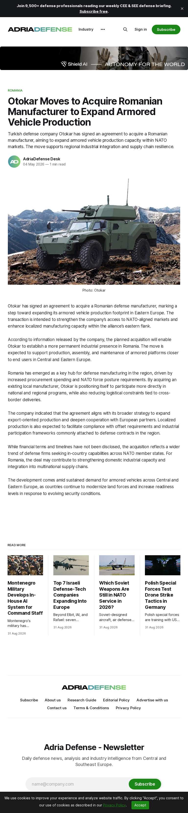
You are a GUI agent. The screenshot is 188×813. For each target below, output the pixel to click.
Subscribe (166, 29)
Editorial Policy (116, 700)
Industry (86, 29)
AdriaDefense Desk (41, 158)
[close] (182, 8)
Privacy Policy (128, 708)
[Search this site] (125, 29)
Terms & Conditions (91, 708)
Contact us (57, 708)
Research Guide (82, 700)
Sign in (141, 29)
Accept (140, 805)
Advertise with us (152, 700)
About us (53, 700)
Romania (15, 90)
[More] (103, 29)
